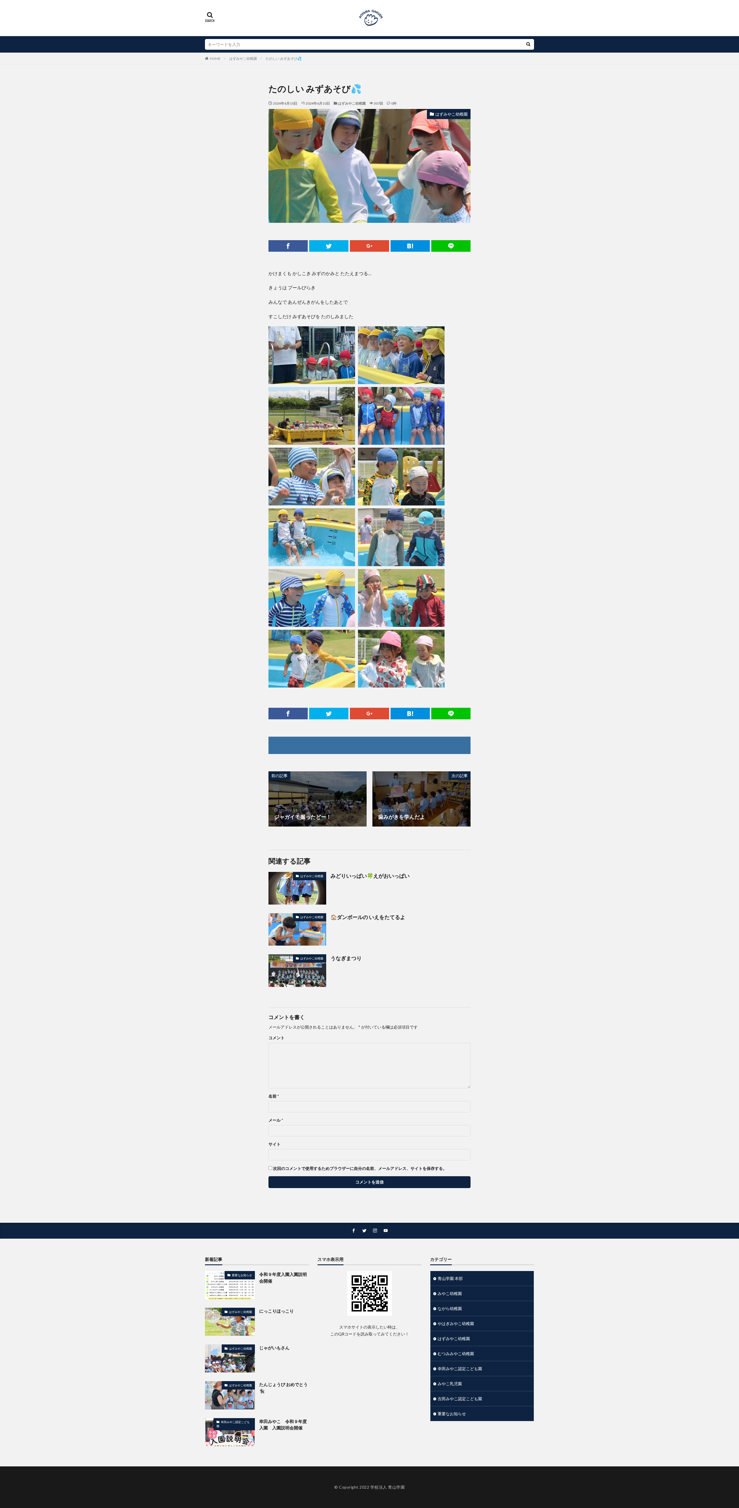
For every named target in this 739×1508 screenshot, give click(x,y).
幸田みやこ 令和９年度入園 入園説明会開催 (283, 1425)
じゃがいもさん (274, 1347)
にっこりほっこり (276, 1311)
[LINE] (451, 246)
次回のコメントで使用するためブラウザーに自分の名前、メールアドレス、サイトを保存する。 (360, 1168)
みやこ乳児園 (450, 1383)
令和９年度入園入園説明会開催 (283, 1277)
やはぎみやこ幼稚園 (456, 1323)
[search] (528, 44)
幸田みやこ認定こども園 (233, 1424)
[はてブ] (410, 246)
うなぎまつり (346, 958)
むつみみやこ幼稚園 (456, 1353)
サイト (274, 1144)
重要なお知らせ (242, 1275)
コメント (276, 1038)
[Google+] (369, 246)
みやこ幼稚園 (450, 1293)
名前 (273, 1096)
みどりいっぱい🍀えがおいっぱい (370, 875)
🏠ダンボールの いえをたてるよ (368, 917)
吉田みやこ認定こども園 (460, 1398)
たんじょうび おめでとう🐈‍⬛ (283, 1388)
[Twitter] (328, 246)
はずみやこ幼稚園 (243, 58)
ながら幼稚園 (450, 1308)
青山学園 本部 (450, 1278)
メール (275, 1120)
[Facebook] (288, 246)
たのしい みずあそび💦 (284, 58)
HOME (215, 58)
